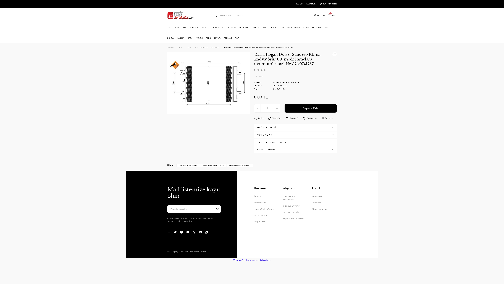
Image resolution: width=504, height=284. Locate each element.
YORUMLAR (264, 135)
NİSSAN (256, 28)
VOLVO (274, 28)
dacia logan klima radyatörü (188, 165)
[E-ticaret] (251, 260)
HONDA (170, 38)
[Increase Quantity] (277, 108)
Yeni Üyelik (317, 196)
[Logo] (180, 15)
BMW (184, 28)
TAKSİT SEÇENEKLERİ (272, 142)
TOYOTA (217, 38)
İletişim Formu (260, 203)
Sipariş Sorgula (261, 215)
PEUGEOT (232, 28)
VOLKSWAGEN (293, 28)
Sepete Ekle (310, 108)
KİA (326, 28)
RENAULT (228, 38)
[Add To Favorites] (334, 54)
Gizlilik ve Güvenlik (291, 206)
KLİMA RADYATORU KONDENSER (286, 82)
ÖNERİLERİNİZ (267, 150)
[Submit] (217, 209)
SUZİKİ (204, 28)
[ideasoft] (238, 260)
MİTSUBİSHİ (317, 28)
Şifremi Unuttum (319, 209)
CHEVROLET (244, 28)
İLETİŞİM (299, 4)
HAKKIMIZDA (311, 4)
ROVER (265, 28)
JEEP (282, 28)
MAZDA (306, 28)
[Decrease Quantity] (257, 108)
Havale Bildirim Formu (264, 209)
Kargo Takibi (260, 222)
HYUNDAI (180, 38)
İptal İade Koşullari (292, 212)
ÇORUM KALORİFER (328, 4)
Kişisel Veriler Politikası (293, 218)
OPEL (190, 38)
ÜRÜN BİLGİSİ (266, 127)
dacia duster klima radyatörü (213, 165)
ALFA (169, 28)
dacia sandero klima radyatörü (240, 165)
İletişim (257, 196)
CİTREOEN (194, 28)
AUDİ (177, 28)
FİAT (237, 38)
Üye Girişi (316, 203)
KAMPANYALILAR (217, 28)
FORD (208, 38)
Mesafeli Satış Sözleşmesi (289, 198)
